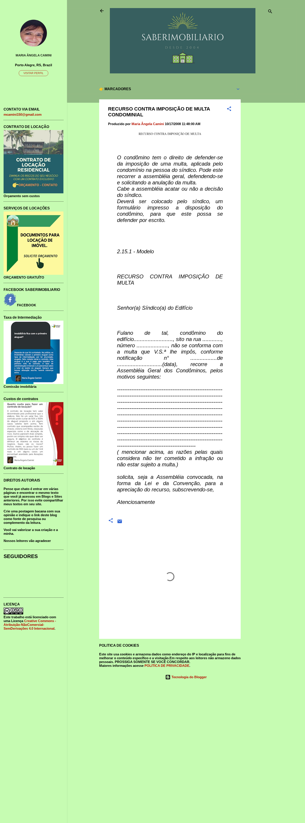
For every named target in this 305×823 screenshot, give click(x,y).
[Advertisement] (258, 149)
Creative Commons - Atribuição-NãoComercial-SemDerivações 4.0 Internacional (30, 624)
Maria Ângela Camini (34, 55)
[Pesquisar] (270, 12)
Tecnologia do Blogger (189, 677)
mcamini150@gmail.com (23, 114)
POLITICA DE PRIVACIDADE (166, 665)
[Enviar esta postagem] (119, 523)
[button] (229, 109)
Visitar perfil (33, 73)
